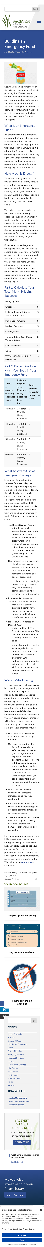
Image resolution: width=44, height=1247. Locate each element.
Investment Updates (17, 1064)
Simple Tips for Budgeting (22, 915)
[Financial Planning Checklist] (22, 978)
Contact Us (22, 1142)
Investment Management (19, 1101)
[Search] (34, 1020)
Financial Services (16, 1058)
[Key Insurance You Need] (22, 935)
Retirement (13, 1075)
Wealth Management (17, 1098)
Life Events (13, 1068)
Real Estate (13, 1071)
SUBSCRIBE (17, 1161)
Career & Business (16, 1041)
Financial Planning (16, 1104)
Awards (11, 1037)
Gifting (11, 1061)
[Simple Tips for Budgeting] (22, 899)
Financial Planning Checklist (22, 1002)
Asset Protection (15, 1034)
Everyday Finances (24, 52)
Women (11, 1085)
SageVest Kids (14, 1078)
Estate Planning (15, 1051)
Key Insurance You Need (22, 952)
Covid (10, 1047)
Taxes (10, 1082)
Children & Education (17, 1044)
